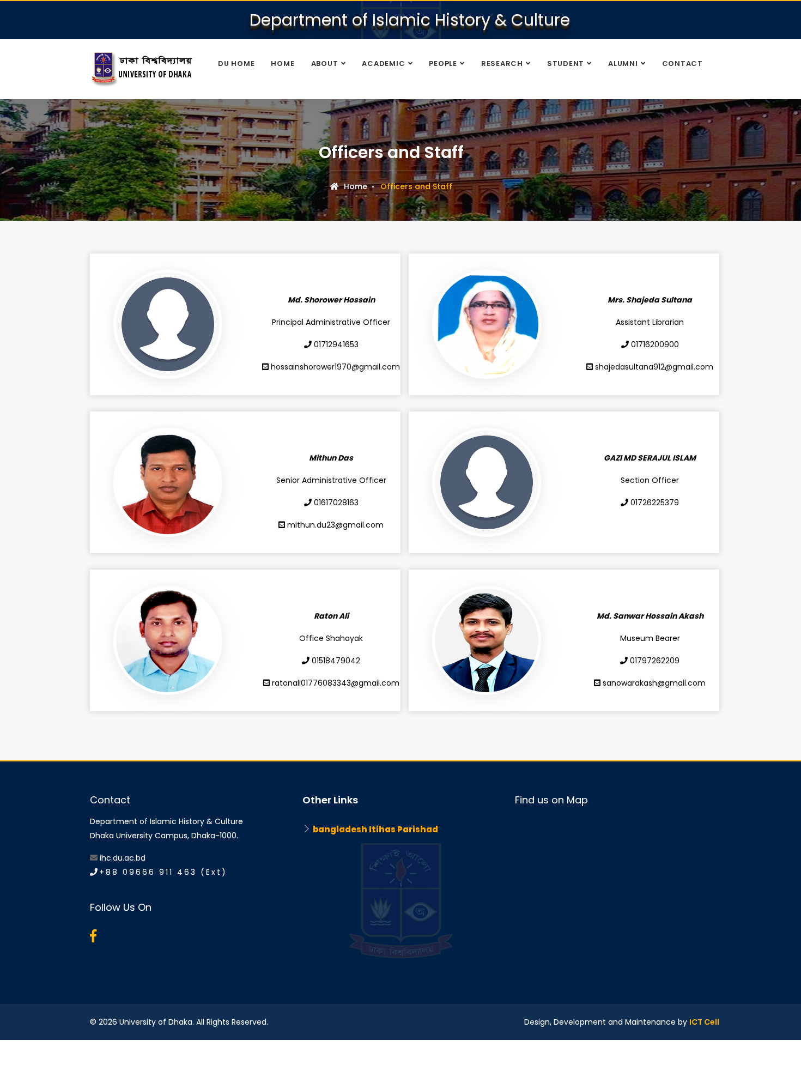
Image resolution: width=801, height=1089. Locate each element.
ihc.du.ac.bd (122, 857)
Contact (682, 63)
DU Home (236, 63)
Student (565, 63)
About (324, 63)
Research (502, 63)
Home (282, 63)
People (443, 63)
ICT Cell (704, 1022)
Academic (383, 63)
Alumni (623, 63)
